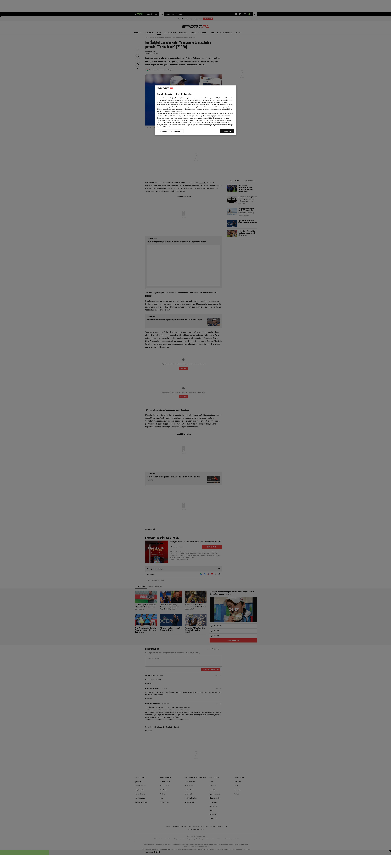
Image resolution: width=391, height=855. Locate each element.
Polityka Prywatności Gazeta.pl (217, 125)
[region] (195, 110)
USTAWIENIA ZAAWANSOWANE (170, 131)
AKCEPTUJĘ (227, 131)
